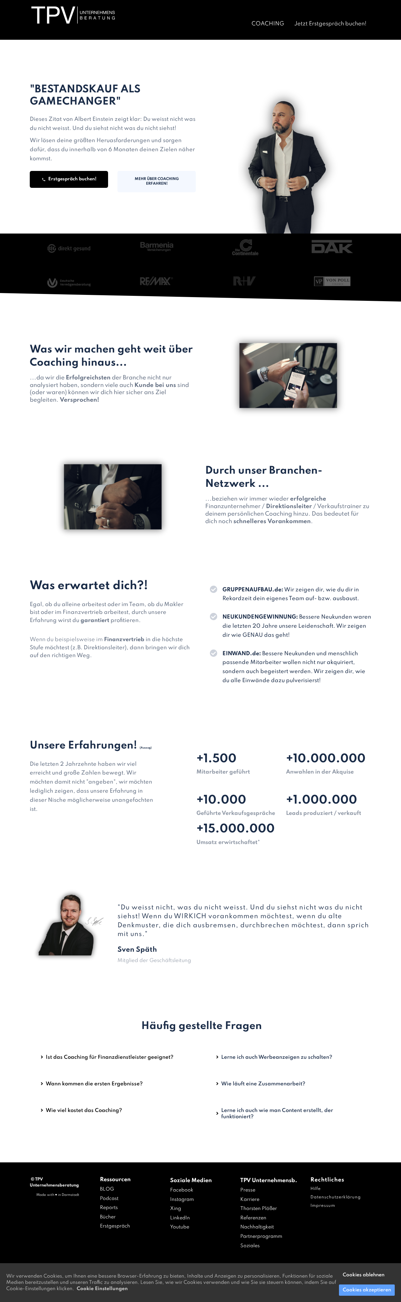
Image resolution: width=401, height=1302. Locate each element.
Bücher (108, 1217)
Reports (109, 1207)
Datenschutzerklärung (335, 1197)
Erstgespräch (115, 1226)
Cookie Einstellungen (102, 1288)
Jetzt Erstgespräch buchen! (330, 24)
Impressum (322, 1206)
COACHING (268, 24)
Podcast (109, 1198)
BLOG (107, 1189)
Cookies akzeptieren (367, 1290)
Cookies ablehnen (363, 1275)
